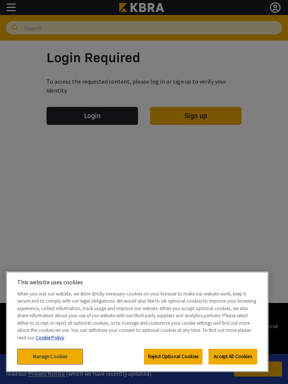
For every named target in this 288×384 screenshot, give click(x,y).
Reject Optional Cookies (173, 356)
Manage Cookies (50, 356)
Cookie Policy (50, 337)
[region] (137, 322)
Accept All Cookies (233, 356)
